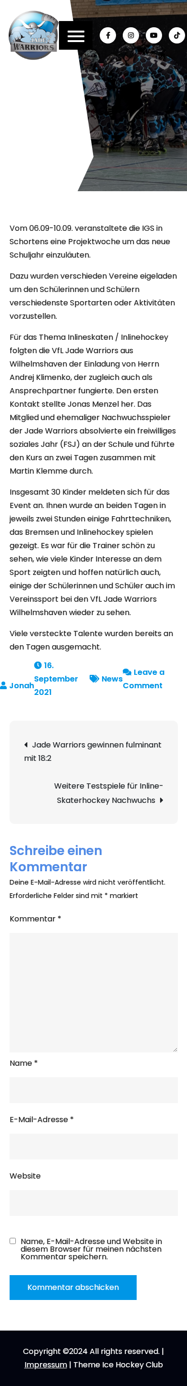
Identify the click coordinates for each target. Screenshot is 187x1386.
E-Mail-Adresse (42, 1119)
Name (24, 1063)
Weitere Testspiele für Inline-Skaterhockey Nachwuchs (109, 793)
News (112, 678)
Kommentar (35, 918)
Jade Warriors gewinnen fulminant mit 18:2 (93, 751)
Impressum (45, 1364)
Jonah (21, 685)
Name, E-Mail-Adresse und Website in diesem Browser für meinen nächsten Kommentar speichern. (91, 1249)
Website (25, 1175)
